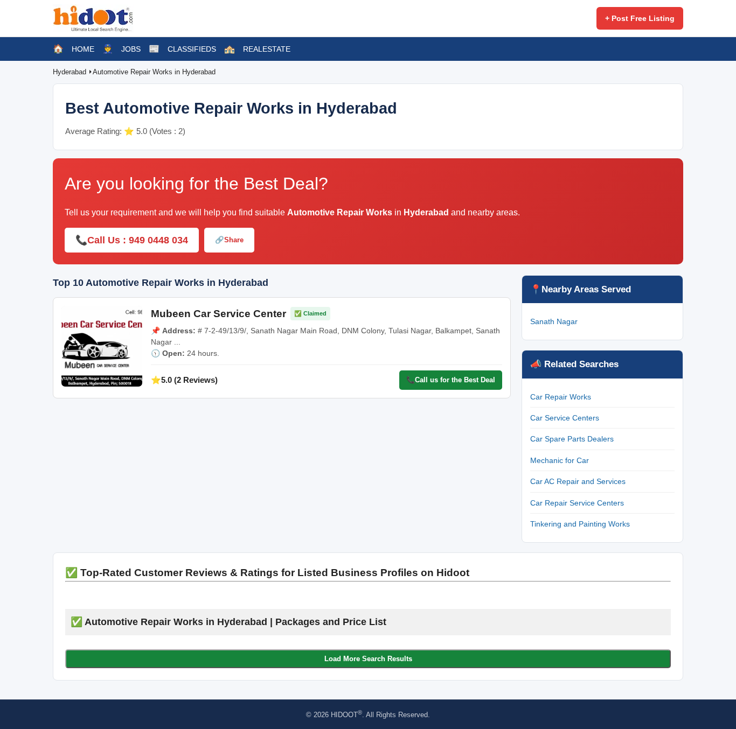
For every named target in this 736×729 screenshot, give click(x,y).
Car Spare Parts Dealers (572, 438)
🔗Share (229, 240)
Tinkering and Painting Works (580, 524)
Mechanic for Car (559, 460)
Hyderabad (70, 72)
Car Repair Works (560, 396)
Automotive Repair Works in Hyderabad (154, 72)
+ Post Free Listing (640, 18)
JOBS (131, 49)
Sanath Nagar (554, 321)
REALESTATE (266, 49)
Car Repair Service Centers (577, 503)
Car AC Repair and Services (578, 481)
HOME (83, 49)
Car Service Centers (564, 417)
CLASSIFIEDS (192, 49)
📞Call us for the (450, 380)
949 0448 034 (158, 240)
